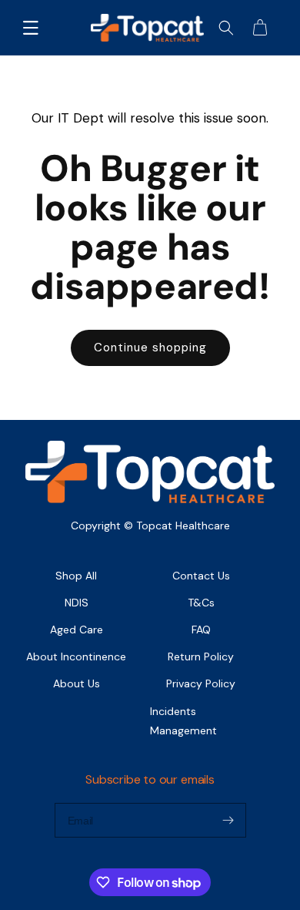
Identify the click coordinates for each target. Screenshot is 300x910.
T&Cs (201, 602)
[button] (31, 28)
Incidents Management (183, 720)
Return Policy (201, 656)
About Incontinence (76, 656)
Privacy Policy (200, 683)
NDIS (76, 602)
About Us (76, 683)
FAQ (201, 629)
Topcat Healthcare (183, 525)
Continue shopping (150, 347)
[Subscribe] (228, 820)
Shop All (76, 576)
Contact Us (201, 576)
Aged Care (76, 629)
